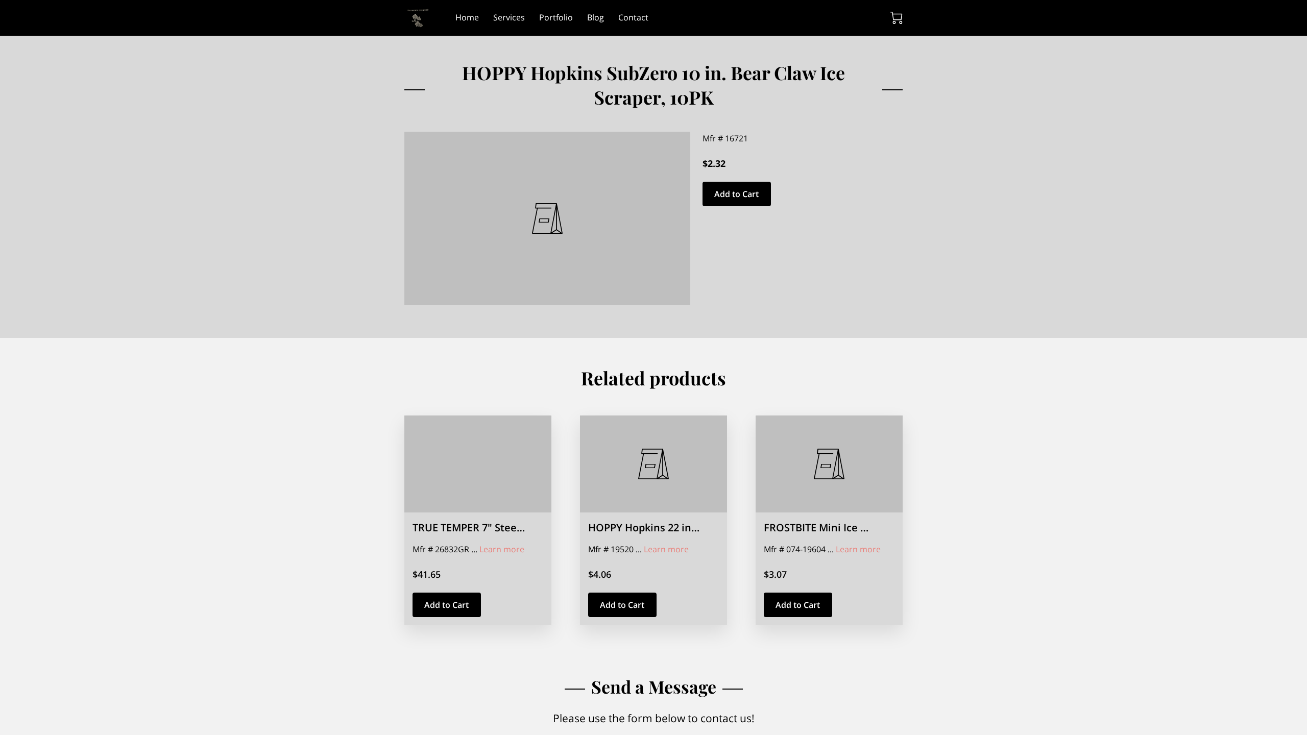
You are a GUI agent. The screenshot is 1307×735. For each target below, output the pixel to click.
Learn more (501, 549)
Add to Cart (736, 194)
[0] (896, 18)
